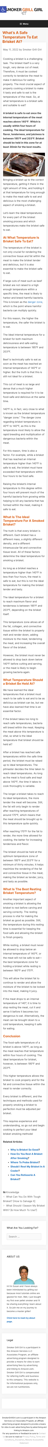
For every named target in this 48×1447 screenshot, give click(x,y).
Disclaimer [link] (19, 1440)
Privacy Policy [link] (29, 1436)
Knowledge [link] (12, 1192)
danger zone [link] (35, 302)
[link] (3, 9)
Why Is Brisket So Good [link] (24, 1149)
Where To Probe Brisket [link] (24, 1162)
